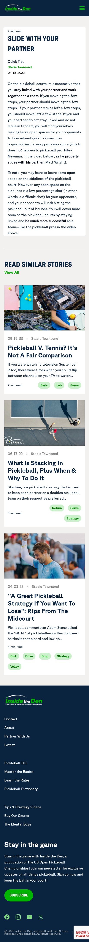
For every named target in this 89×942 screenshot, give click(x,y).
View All (11, 272)
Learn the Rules (17, 780)
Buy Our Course (16, 816)
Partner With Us (17, 736)
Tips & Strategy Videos (22, 807)
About (9, 728)
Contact (10, 719)
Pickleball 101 (15, 763)
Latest (9, 745)
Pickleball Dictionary (21, 789)
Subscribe (19, 895)
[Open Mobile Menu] (82, 8)
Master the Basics (18, 772)
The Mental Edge (17, 824)
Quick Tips (16, 61)
